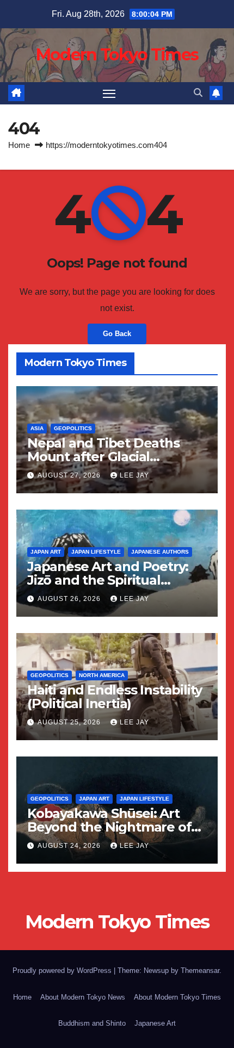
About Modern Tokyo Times (177, 997)
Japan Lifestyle (96, 552)
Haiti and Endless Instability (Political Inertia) (114, 696)
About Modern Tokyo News (82, 997)
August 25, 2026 (70, 722)
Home (19, 145)
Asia (37, 428)
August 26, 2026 (70, 599)
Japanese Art (155, 1023)
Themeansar (200, 970)
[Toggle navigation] (109, 93)
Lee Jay (134, 475)
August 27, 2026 (70, 475)
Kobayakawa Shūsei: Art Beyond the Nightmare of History (109, 826)
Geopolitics (73, 428)
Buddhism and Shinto (92, 1023)
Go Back (117, 334)
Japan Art (45, 552)
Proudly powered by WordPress (63, 970)
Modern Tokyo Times (117, 55)
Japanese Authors (160, 552)
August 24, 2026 (70, 845)
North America (102, 675)
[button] (198, 92)
